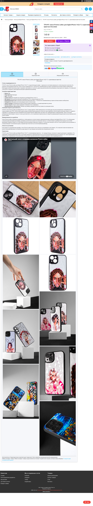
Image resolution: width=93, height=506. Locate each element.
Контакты (54, 15)
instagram (27, 477)
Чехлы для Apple (9, 19)
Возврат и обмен (78, 15)
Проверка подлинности (34, 15)
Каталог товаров (52, 477)
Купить (51, 41)
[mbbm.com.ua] (6, 9)
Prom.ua (53, 487)
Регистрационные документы (8, 477)
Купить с (62, 41)
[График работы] (90, 9)
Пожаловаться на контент (42, 490)
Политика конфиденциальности (55, 490)
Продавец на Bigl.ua (46, 488)
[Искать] (82, 9)
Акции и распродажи (53, 475)
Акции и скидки (20, 15)
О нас (49, 479)
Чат (88, 502)
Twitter (26, 479)
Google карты (28, 481)
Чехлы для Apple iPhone (19, 19)
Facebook (27, 475)
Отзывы (46, 15)
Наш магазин (4, 479)
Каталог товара (8, 15)
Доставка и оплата (65, 15)
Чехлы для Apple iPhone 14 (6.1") (34, 19)
